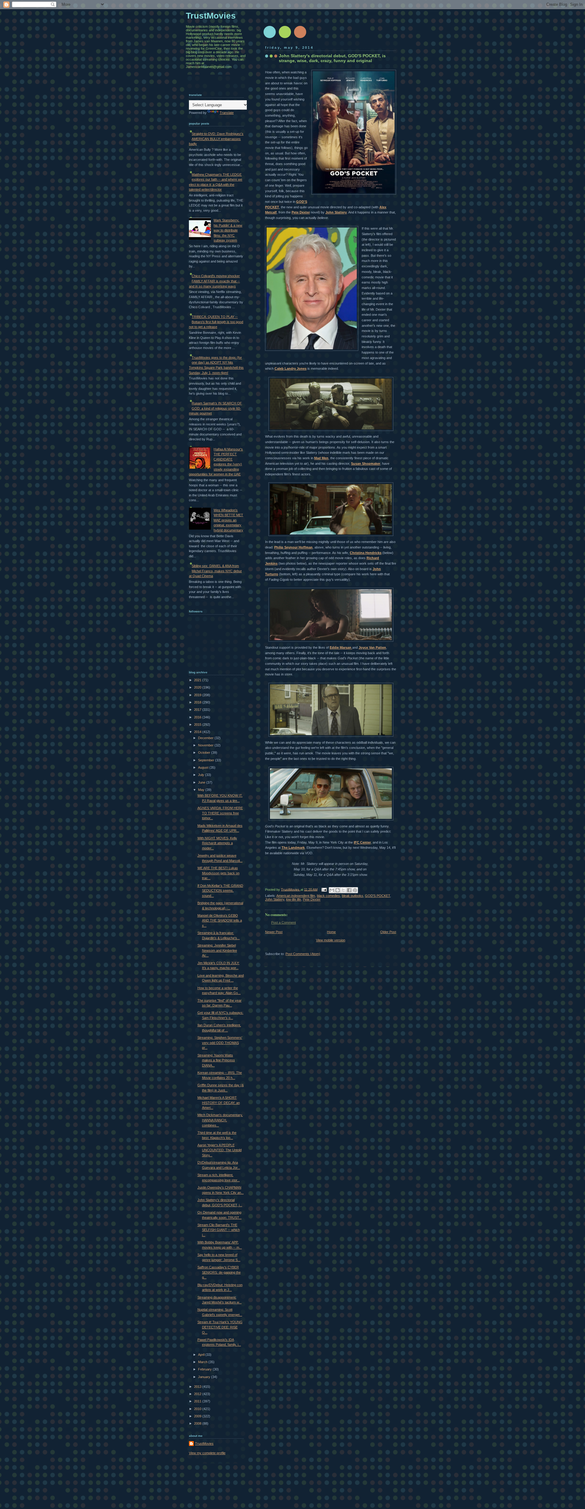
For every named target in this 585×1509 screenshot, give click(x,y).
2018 (198, 702)
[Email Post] (323, 889)
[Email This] (332, 890)
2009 (198, 1416)
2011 (198, 1401)
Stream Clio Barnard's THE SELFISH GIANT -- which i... (218, 1230)
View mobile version (330, 940)
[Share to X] (343, 890)
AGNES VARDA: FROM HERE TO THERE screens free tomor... (220, 813)
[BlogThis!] (338, 890)
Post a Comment (283, 922)
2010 (198, 1409)
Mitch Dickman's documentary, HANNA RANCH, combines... (220, 1120)
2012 (198, 1394)
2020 (198, 687)
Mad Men (321, 458)
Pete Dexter (301, 212)
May (201, 790)
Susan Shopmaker (365, 463)
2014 (198, 732)
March (203, 1362)
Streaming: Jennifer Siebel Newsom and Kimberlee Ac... (217, 950)
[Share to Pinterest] (355, 890)
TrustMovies (290, 889)
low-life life (293, 899)
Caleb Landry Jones (291, 368)
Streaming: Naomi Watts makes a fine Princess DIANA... (216, 1060)
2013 (198, 1386)
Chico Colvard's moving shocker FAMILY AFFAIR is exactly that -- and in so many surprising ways (214, 281)
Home (331, 932)
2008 (198, 1423)
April (201, 1354)
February (205, 1369)
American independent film (295, 895)
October (204, 752)
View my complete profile (207, 1453)
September (206, 760)
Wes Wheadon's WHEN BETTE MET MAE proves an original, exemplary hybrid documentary (228, 520)
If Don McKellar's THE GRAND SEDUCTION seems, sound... (220, 890)
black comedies (328, 895)
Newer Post (273, 932)
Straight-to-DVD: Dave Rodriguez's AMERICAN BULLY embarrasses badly (216, 139)
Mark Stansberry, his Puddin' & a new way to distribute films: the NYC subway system (228, 230)
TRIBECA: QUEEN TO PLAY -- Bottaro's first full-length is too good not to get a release (216, 322)
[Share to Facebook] (349, 890)
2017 (198, 709)
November (206, 745)
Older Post (388, 932)
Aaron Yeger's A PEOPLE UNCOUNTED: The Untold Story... (219, 1150)
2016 (198, 717)
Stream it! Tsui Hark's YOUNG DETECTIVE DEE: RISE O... (220, 1327)
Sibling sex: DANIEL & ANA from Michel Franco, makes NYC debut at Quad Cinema (215, 571)
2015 (198, 724)
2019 (198, 695)
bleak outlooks (352, 895)
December (206, 738)
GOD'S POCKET (377, 895)
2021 (198, 680)
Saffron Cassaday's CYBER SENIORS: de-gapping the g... (219, 1272)
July (201, 775)
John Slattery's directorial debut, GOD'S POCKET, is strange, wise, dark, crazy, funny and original (332, 58)
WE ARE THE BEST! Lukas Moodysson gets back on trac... (218, 873)
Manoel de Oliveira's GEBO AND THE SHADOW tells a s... (219, 920)
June (202, 782)
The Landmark (293, 847)
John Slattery (336, 212)
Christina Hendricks (365, 553)
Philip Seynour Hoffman (293, 547)
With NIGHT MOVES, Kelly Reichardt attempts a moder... (217, 843)
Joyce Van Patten (372, 647)
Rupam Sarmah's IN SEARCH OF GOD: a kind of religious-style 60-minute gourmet (215, 408)
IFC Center (362, 842)
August (203, 767)
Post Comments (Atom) (302, 954)
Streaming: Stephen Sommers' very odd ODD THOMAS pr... (219, 1042)
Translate (227, 113)
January (204, 1377)
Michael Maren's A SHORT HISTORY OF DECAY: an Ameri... (218, 1102)
